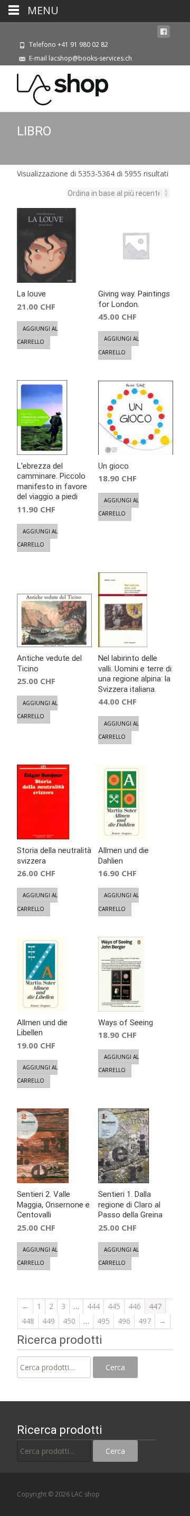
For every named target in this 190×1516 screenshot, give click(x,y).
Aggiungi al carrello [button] (37, 335)
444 (93, 1306)
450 (69, 1321)
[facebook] (163, 32)
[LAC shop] (54, 87)
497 (144, 1321)
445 (114, 1306)
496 (124, 1321)
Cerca (115, 1367)
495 (103, 1321)
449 (48, 1321)
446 (134, 1306)
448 (28, 1321)
